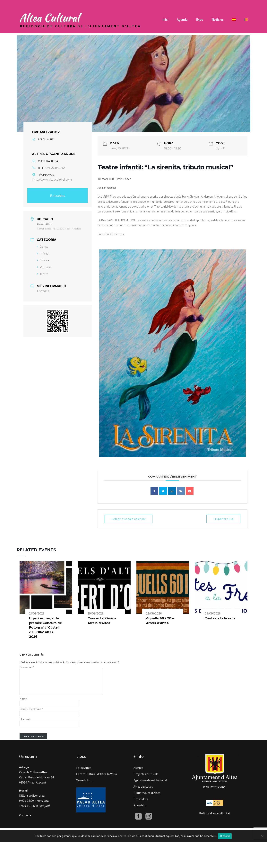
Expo (199, 19)
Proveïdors (141, 799)
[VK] (181, 491)
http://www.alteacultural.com (52, 179)
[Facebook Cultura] (138, 816)
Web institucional (214, 787)
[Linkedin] (172, 491)
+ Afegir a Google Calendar (128, 518)
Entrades (57, 196)
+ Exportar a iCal (223, 518)
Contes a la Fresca (219, 618)
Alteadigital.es (143, 786)
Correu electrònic (31, 709)
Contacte (25, 815)
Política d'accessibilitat (214, 813)
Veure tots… (84, 780)
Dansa (44, 246)
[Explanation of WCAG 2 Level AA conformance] (214, 802)
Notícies (218, 19)
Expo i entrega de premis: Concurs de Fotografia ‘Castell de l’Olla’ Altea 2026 (45, 627)
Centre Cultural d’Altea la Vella (96, 774)
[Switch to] (234, 21)
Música (44, 260)
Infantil (44, 253)
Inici (165, 19)
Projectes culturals (146, 774)
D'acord (225, 836)
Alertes (138, 768)
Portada (45, 267)
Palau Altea (83, 768)
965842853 (57, 168)
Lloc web (25, 719)
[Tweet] (163, 491)
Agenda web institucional (150, 780)
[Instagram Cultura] (149, 816)
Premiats (140, 805)
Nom (23, 698)
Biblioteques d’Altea (147, 793)
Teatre (44, 274)
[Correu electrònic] (190, 491)
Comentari (27, 667)
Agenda (182, 19)
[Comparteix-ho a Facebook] (154, 491)
